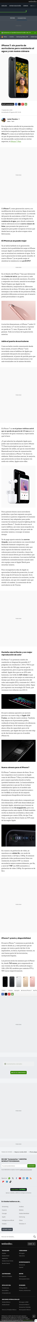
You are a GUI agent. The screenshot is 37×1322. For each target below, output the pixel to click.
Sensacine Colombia (25, 1307)
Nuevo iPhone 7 (27, 990)
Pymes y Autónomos (25, 1290)
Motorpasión (22, 1276)
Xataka (4, 1253)
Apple (17, 990)
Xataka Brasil (5, 1304)
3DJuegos (22, 1253)
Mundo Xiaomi (6, 1263)
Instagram (23, 1177)
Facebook (16, 104)
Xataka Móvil (5, 1256)
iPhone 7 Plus (16, 141)
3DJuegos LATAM (23, 1302)
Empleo (4, 1224)
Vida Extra (22, 1256)
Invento (11, 37)
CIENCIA (25, 6)
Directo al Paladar (7, 1276)
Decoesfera (5, 1290)
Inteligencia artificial (8, 1220)
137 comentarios (8, 104)
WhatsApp (9, 1177)
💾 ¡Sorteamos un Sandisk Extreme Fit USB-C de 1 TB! (16, 32)
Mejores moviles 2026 (20, 1152)
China (5, 37)
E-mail (26, 104)
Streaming (5, 1206)
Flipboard (22, 104)
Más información (28, 1320)
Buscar (34, 1236)
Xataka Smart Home (7, 1261)
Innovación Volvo (22, 18)
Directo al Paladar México (9, 1309)
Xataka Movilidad (24, 1213)
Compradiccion (6, 1293)
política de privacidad (26, 1169)
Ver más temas (7, 1229)
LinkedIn (6, 1181)
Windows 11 (22, 1224)
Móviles (10, 990)
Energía (4, 1213)
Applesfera (5, 1258)
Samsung (22, 1217)
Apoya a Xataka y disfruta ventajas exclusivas (18, 1193)
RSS (30, 1177)
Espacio (4, 1210)
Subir (30, 1244)
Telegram (27, 1177)
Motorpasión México (25, 1309)
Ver (19, 1072)
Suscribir (31, 1166)
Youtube (19, 1177)
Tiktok (10, 1181)
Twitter (19, 104)
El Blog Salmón (23, 1288)
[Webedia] (33, 1)
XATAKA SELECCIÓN (15, 6)
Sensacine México (24, 1304)
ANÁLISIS (4, 6)
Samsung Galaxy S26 (22, 37)
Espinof (21, 1267)
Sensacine (22, 1265)
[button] (13, 119)
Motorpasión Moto (24, 1279)
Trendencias (5, 1288)
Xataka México (6, 1302)
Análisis (21, 1206)
